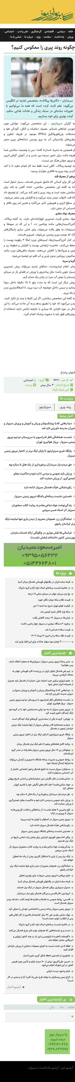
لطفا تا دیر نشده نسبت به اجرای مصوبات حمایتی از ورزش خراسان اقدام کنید (40, 948)
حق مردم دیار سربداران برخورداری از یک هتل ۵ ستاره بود (40, 464)
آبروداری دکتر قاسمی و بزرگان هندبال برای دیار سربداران (43, 893)
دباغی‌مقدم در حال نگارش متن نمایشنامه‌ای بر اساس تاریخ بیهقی (39, 779)
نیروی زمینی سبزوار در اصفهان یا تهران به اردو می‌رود (45, 819)
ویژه (38, 37)
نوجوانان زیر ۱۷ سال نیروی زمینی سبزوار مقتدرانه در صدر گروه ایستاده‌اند (42, 752)
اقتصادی (49, 31)
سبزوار (33, 1067)
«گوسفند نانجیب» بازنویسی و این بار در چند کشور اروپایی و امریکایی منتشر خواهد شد (43, 938)
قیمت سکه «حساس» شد (57, 630)
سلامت (47, 37)
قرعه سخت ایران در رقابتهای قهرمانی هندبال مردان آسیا (44, 582)
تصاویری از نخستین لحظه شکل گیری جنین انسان (46, 956)
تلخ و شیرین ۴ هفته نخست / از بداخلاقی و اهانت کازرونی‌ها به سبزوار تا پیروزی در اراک (42, 811)
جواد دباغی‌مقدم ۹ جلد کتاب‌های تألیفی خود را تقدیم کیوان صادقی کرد (43, 786)
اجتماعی (9, 31)
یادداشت (59, 37)
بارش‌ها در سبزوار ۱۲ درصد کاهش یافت (51, 618)
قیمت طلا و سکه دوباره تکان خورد (54, 600)
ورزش (70, 37)
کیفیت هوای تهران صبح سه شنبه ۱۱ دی (51, 606)
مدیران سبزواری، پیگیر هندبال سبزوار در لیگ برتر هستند (43, 887)
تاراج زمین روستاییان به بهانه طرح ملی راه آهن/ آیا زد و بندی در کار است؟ (40, 979)
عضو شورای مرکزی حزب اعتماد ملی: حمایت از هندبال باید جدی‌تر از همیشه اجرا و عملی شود (40, 682)
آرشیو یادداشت (48, 1067)
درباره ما (28, 37)
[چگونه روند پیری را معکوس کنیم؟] (42, 96)
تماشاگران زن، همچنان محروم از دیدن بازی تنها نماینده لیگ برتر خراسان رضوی (41, 868)
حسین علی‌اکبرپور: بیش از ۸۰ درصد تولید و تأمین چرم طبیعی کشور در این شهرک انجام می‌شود (42, 963)
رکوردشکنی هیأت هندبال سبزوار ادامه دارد (48, 487)
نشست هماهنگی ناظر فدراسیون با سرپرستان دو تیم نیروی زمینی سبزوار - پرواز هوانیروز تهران (41, 439)
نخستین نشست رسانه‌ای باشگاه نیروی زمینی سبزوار (43, 496)
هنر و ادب (22, 31)
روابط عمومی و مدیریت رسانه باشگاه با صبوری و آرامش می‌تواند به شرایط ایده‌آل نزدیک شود (41, 761)
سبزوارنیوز (57, 123)
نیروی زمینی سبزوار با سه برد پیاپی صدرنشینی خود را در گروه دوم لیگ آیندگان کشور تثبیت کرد (41, 711)
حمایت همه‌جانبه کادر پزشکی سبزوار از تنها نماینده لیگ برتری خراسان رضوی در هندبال (42, 727)
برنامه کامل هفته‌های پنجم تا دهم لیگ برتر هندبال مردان (43, 744)
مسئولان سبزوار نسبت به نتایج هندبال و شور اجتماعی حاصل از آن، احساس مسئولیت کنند (41, 771)
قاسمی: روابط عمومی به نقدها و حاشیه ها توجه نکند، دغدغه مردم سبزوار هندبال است (40, 901)
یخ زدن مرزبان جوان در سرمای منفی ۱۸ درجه (49, 594)
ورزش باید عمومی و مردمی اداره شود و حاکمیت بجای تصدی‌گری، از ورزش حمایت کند (44, 476)
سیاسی (61, 31)
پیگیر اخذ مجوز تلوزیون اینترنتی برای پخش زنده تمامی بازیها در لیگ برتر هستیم (42, 839)
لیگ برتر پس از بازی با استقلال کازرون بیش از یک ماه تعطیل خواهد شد (43, 858)
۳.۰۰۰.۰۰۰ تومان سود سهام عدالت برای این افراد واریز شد (42, 642)
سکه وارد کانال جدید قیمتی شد (55, 612)
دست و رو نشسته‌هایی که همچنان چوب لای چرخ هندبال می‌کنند (39, 930)
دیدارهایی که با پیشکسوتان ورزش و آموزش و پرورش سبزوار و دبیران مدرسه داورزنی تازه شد (43, 692)
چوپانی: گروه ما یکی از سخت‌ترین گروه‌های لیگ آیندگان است (41, 719)
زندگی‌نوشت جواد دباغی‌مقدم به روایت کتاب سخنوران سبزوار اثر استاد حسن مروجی (43, 508)
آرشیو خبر (67, 1067)
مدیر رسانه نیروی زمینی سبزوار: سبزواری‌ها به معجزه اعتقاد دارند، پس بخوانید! (41, 663)
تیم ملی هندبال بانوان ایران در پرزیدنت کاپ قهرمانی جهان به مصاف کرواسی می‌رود (42, 673)
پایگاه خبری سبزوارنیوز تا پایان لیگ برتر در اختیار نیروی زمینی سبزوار (43, 736)
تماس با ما (15, 37)
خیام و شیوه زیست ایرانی (58, 971)
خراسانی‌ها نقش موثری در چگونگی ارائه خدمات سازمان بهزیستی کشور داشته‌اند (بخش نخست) (43, 535)
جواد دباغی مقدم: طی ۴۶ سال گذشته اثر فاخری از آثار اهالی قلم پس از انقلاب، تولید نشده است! (41, 917)
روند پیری (65, 407)
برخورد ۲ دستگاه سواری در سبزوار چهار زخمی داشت (45, 624)
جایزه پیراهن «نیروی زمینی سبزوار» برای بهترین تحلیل (44, 875)
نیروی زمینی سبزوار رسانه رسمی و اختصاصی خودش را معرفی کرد (39, 909)
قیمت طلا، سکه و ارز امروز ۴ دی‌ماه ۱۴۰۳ (50, 636)
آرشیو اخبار (14, 987)
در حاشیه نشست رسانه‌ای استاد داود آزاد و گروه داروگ (44, 588)
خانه (70, 31)
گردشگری (36, 31)
